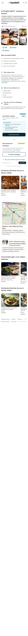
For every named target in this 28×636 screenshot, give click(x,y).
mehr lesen (4, 82)
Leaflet (24, 223)
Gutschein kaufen (14, 134)
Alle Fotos (14, 30)
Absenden (22, 162)
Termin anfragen (15, 154)
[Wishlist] (22, 26)
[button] (14, 212)
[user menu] (23, 3)
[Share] (25, 26)
